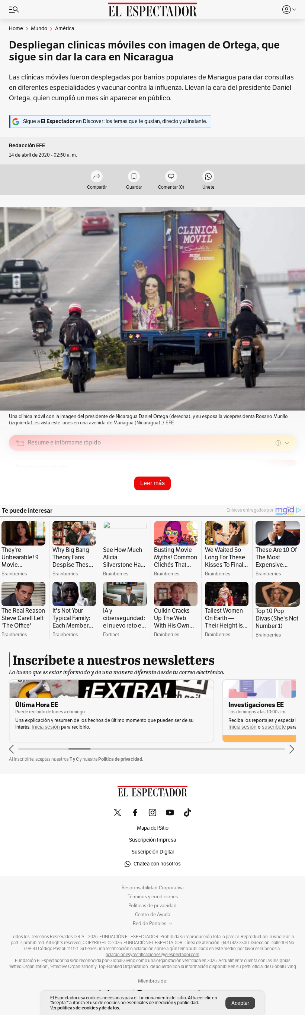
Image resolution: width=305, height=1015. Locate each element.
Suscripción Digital (153, 852)
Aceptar (240, 1003)
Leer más (152, 483)
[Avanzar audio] (276, 496)
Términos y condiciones (153, 896)
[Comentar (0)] (171, 176)
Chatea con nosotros (157, 864)
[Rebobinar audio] (265, 496)
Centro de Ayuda (152, 914)
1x (287, 495)
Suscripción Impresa (152, 840)
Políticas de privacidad (152, 905)
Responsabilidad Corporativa (153, 887)
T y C (74, 759)
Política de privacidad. (120, 759)
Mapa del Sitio (152, 828)
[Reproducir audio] (20, 485)
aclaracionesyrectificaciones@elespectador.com (152, 954)
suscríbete (274, 727)
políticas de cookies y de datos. (88, 1008)
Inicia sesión (46, 727)
